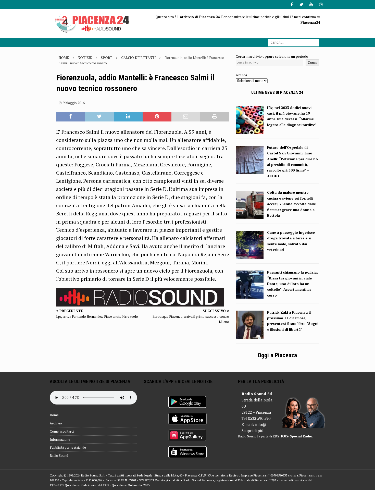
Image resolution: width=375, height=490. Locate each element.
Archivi (241, 74)
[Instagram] (320, 4)
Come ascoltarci (62, 431)
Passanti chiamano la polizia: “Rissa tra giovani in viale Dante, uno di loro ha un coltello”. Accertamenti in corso (292, 284)
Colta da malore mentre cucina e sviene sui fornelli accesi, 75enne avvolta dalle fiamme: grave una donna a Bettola (291, 204)
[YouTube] (311, 4)
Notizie (85, 57)
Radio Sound (59, 455)
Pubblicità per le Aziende (68, 447)
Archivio (56, 423)
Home (54, 415)
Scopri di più (252, 430)
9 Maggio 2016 (74, 103)
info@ (260, 424)
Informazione (60, 439)
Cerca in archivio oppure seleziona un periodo (272, 56)
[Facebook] (291, 4)
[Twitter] (301, 4)
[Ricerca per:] (293, 42)
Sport (106, 57)
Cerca (312, 63)
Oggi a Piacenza (277, 355)
